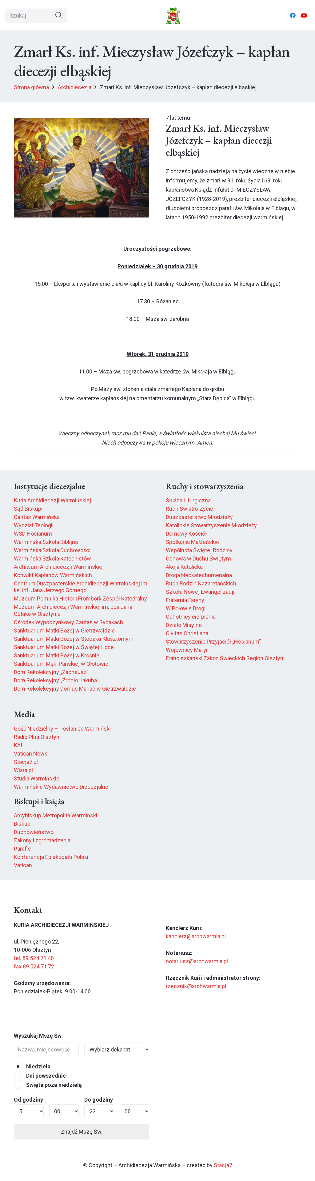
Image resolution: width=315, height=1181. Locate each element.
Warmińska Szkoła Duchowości (52, 550)
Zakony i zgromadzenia (42, 840)
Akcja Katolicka (184, 567)
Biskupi (23, 823)
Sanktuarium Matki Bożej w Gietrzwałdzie (64, 630)
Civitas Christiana (187, 633)
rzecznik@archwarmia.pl (196, 986)
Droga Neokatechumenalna (199, 575)
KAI (18, 745)
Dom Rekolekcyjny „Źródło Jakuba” (56, 680)
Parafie (22, 848)
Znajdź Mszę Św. (81, 1131)
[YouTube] (303, 15)
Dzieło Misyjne (184, 625)
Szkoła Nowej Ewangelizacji (200, 592)
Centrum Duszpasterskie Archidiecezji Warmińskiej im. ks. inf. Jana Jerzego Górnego (81, 587)
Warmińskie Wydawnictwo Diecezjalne (61, 787)
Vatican (23, 865)
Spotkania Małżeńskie (192, 542)
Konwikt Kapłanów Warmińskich (53, 575)
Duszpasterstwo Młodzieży (199, 517)
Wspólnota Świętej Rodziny (199, 550)
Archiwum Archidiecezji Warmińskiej (59, 567)
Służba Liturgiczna (188, 500)
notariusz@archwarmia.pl (197, 961)
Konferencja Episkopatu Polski (51, 857)
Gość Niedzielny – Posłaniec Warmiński (62, 728)
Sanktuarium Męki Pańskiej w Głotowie (61, 663)
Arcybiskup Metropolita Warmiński (55, 815)
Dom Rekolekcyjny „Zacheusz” (51, 672)
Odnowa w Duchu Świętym (198, 558)
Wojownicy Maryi (186, 650)
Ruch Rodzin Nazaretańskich (201, 583)
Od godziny (28, 1099)
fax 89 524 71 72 (34, 966)
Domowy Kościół (186, 533)
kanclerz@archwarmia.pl (196, 936)
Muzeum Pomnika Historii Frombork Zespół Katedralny (80, 598)
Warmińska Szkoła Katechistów (52, 558)
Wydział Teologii (34, 525)
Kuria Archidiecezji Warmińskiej (52, 500)
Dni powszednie (45, 1075)
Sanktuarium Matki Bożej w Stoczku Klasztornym (74, 639)
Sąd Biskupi (28, 508)
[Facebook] (292, 15)
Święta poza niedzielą (53, 1085)
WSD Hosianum (33, 533)
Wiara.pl (23, 770)
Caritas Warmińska (37, 517)
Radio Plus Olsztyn (36, 737)
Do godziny (98, 1099)
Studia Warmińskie (36, 778)
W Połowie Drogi (185, 608)
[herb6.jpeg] (173, 15)
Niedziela (37, 1066)
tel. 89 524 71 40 (34, 958)
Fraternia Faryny (185, 600)
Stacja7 (223, 1165)
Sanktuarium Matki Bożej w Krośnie (56, 655)
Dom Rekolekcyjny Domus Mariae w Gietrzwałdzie (75, 688)
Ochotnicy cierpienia (191, 616)
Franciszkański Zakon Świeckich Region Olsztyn (224, 658)
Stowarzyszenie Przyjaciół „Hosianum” (213, 641)
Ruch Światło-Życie (189, 508)
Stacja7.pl (26, 762)
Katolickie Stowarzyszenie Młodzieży (211, 525)
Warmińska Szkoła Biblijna (46, 542)
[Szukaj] (58, 15)
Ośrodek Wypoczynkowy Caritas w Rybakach (68, 622)
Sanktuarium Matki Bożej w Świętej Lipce (64, 647)
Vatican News (31, 753)
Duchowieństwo (34, 832)
